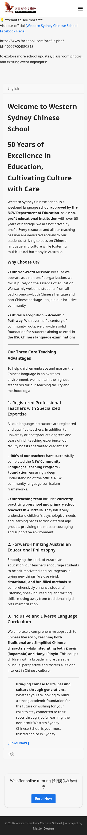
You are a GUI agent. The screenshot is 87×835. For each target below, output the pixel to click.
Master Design (43, 828)
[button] (80, 9)
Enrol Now (43, 798)
